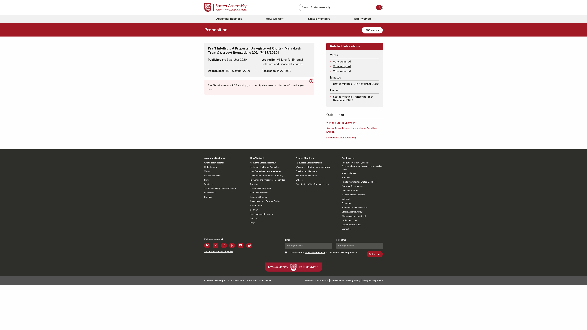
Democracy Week (350, 190)
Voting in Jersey (349, 173)
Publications (210, 193)
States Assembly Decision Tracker (220, 188)
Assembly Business (229, 18)
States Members (319, 18)
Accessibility (237, 280)
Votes (207, 171)
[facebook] (224, 245)
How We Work (275, 18)
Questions (255, 184)
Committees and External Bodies (265, 201)
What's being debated (214, 163)
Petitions (346, 177)
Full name (341, 240)
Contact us (347, 229)
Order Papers (210, 167)
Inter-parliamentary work (261, 214)
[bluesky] (207, 245)
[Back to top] (579, 319)
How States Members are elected (266, 171)
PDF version (372, 30)
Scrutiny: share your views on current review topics (362, 167)
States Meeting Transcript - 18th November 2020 (353, 98)
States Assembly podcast (354, 216)
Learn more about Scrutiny (341, 137)
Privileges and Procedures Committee (267, 180)
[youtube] (241, 245)
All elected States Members (309, 163)
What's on (208, 184)
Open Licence (337, 280)
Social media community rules (218, 251)
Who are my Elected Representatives (313, 167)
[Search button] (379, 7)
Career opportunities (351, 225)
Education (346, 203)
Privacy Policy (353, 280)
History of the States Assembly (264, 167)
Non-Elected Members (306, 175)
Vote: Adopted (342, 61)
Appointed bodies (258, 197)
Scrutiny (208, 197)
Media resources (349, 220)
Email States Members (306, 171)
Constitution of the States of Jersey (266, 175)
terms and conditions (315, 252)
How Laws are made (259, 193)
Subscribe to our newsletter (355, 207)
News (206, 180)
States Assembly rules (260, 188)
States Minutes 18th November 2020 (356, 83)
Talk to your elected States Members (359, 182)
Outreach (346, 199)
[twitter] (215, 245)
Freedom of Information (316, 280)
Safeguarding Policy (372, 280)
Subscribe (374, 254)
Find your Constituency (352, 186)
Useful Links (265, 280)
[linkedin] (232, 245)
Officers (299, 180)
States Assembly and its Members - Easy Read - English (352, 130)
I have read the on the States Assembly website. (324, 252)
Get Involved (362, 18)
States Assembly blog (352, 212)
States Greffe (256, 205)
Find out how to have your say (355, 163)
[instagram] (249, 245)
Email (287, 240)
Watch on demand (212, 175)
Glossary (254, 218)
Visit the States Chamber (340, 122)
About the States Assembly (263, 163)
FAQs (252, 223)
